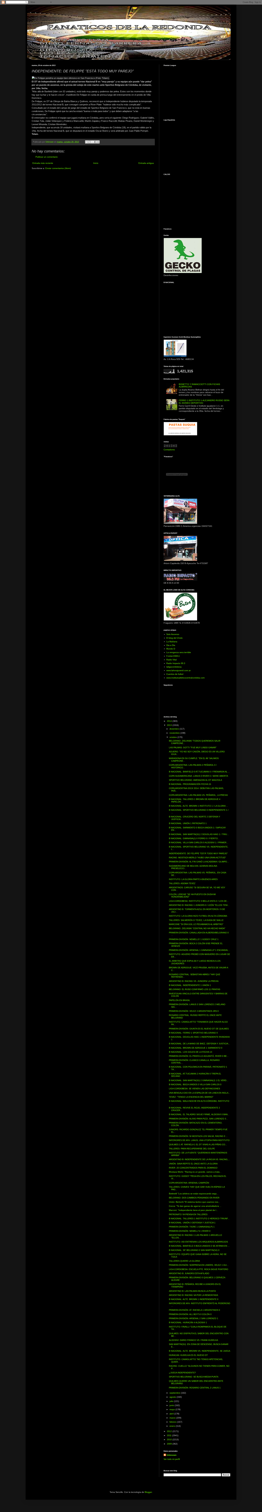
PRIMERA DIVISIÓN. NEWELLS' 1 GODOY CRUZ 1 (193, 939)
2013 (169, 725)
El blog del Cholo (174, 638)
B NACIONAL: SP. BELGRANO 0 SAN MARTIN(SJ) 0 (194, 1250)
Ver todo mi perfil (172, 1459)
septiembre (175, 1393)
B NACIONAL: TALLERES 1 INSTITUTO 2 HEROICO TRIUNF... (199, 1218)
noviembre (175, 733)
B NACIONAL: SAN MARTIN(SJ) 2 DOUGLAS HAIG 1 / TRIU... (199, 834)
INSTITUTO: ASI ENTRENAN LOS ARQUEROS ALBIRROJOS (198, 1242)
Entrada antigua (146, 163)
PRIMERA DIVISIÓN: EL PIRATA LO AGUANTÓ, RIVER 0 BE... (198, 1056)
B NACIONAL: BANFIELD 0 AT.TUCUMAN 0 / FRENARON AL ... (199, 771)
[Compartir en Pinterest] (98, 141)
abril (172, 1413)
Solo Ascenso (172, 634)
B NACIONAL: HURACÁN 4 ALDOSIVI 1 (188, 1322)
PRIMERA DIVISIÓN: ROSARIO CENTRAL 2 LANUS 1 (195, 1387)
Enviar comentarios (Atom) (58, 168)
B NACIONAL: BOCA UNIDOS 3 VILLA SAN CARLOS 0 (195, 1084)
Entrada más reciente (42, 163)
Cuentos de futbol (174, 674)
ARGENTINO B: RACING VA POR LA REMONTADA (193, 1295)
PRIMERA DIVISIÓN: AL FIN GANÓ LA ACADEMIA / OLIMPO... (199, 861)
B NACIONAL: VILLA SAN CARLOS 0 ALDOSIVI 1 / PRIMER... (198, 842)
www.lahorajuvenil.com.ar (178, 670)
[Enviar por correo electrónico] (86, 141)
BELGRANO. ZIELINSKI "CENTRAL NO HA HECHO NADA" (197, 928)
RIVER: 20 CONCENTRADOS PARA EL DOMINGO (193, 1168)
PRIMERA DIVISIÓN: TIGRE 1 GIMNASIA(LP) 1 (192, 1226)
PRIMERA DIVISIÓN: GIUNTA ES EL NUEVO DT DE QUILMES (199, 1028)
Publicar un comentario (46, 157)
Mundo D (170, 648)
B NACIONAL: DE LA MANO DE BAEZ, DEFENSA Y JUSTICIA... (199, 1043)
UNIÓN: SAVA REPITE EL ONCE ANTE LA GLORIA (193, 1163)
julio (172, 1401)
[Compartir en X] (92, 141)
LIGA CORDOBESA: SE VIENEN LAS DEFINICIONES (194, 1088)
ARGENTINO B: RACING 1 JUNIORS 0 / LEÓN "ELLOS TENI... (199, 905)
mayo (172, 1409)
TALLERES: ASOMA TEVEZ (182, 883)
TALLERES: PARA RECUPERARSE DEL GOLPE (192, 1148)
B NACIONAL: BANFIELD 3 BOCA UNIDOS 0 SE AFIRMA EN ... (199, 1246)
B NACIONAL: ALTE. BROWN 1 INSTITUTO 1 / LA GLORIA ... (198, 806)
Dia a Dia (170, 645)
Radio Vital (171, 659)
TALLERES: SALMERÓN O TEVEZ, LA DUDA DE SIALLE (196, 920)
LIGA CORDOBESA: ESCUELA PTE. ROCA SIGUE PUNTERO (198, 1269)
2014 (169, 721)
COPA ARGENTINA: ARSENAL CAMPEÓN (189, 1183)
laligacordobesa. (174, 667)
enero (173, 1426)
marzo (173, 1418)
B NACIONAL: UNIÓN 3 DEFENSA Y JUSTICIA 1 (192, 1222)
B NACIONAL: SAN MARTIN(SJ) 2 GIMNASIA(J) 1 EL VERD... (198, 1080)
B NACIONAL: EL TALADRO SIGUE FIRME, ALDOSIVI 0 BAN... (199, 1114)
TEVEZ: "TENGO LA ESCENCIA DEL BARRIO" (191, 1097)
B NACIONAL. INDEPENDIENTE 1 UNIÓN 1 (190, 985)
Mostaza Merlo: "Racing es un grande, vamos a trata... (195, 1172)
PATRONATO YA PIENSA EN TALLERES (188, 1214)
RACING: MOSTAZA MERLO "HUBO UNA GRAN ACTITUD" (197, 857)
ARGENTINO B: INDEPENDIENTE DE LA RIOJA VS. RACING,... (199, 1159)
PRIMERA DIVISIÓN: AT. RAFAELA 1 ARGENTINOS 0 (194, 1310)
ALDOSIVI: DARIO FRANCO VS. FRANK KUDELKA (193, 1340)
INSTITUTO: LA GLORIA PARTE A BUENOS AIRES (193, 879)
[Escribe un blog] (89, 141)
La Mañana (171, 641)
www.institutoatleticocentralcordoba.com (185, 678)
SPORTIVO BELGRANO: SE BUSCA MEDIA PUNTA (193, 1377)
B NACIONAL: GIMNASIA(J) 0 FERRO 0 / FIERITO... (194, 838)
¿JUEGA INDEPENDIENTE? (182, 1372)
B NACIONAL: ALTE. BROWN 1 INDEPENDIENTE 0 (193, 1299)
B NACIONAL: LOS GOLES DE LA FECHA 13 (190, 1052)
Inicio (95, 163)
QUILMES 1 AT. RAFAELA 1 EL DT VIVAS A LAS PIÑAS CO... (198, 1144)
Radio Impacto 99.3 (175, 663)
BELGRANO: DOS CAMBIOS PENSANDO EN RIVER (194, 1197)
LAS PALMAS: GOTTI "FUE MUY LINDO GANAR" (193, 747)
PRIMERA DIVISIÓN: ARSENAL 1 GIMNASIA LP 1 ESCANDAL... (199, 950)
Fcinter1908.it (173, 656)
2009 (169, 1444)
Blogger (148, 1492)
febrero (173, 1422)
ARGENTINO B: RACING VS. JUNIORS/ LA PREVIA (193, 981)
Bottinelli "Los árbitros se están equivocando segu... (193, 1193)
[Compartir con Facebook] (95, 141)
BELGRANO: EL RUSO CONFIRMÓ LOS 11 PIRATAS (194, 989)
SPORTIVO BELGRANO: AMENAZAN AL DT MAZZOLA (195, 780)
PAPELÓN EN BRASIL (179, 1000)
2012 (169, 1431)
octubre (173, 737)
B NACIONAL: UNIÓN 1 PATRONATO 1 (188, 823)
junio (172, 1405)
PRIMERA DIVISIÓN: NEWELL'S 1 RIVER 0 (189, 1231)
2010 (169, 1439)
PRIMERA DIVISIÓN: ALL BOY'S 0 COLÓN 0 (190, 1314)
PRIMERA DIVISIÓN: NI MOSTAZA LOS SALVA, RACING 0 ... (198, 1136)
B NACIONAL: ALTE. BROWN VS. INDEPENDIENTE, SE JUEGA (199, 1351)
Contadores (169, 449)
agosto (173, 1397)
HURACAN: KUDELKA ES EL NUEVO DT (188, 1355)
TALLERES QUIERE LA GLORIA (184, 1261)
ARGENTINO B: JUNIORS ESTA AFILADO (189, 1273)
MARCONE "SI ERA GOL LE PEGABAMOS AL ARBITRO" (196, 924)
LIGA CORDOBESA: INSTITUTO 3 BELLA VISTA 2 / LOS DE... (198, 901)
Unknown (171, 1455)
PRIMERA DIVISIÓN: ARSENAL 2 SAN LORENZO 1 (193, 1318)
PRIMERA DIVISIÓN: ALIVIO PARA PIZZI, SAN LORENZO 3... (198, 1118)
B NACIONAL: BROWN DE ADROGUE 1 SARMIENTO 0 (195, 1048)
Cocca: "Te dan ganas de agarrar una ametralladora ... (195, 1206)
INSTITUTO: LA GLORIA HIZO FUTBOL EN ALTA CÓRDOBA (198, 916)
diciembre (175, 729)
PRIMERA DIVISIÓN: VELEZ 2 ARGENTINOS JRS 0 (194, 1011)
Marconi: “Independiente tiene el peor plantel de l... (193, 1210)
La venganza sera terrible (178, 652)
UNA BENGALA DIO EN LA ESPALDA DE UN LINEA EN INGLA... (199, 1093)
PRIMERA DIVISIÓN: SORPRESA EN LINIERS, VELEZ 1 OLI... (199, 1265)
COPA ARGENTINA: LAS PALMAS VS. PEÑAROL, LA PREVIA (198, 795)
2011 (169, 1435)
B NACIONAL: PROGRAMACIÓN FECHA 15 (190, 784)
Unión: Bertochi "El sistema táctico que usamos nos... (194, 1202)
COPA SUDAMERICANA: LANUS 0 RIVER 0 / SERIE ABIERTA (198, 776)
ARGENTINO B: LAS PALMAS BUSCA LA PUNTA (192, 1291)
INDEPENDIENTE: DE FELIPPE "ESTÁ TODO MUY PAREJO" (198, 853)
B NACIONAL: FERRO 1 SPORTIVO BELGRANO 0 (193, 1033)
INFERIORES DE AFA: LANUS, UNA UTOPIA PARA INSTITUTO (199, 1140)
